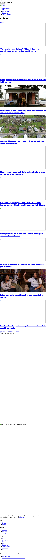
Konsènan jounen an (7, 8)
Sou (3, 538)
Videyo (4, 549)
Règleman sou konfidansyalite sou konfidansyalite (13, 558)
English (4, 523)
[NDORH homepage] (2, 5)
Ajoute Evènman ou (6, 14)
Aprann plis (22, 517)
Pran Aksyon (5, 13)
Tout (1, 22)
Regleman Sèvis (6, 556)
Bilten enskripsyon (6, 542)
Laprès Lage (5, 540)
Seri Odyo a (5, 548)
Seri (3, 22)
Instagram (4, 531)
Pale (3, 543)
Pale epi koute (5, 11)
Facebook (4, 530)
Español (4, 524)
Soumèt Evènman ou (7, 546)
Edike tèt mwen (5, 10)
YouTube (4, 533)
